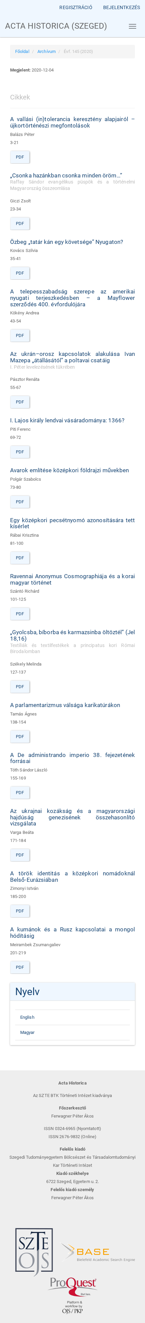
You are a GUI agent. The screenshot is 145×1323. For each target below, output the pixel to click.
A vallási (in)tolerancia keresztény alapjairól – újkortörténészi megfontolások (72, 122)
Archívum (46, 51)
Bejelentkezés (121, 7)
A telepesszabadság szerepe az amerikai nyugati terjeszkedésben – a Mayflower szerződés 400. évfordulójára (72, 297)
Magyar (27, 1032)
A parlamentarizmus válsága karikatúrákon (65, 705)
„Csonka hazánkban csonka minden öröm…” (72, 181)
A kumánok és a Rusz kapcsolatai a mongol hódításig (72, 932)
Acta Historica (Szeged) (56, 26)
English (27, 1017)
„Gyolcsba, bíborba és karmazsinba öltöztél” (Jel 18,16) (72, 641)
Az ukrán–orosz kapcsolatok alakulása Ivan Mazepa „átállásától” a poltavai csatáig (72, 360)
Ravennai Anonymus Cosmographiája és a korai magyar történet (72, 579)
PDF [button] (20, 157)
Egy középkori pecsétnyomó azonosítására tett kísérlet (72, 523)
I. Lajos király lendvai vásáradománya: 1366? (67, 420)
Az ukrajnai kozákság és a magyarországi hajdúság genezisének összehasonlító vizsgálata (72, 817)
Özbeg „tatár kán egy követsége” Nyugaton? (66, 241)
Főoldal (22, 51)
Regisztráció (75, 7)
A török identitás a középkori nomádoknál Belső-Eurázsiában (72, 876)
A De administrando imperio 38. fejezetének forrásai (72, 758)
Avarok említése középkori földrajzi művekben (69, 470)
